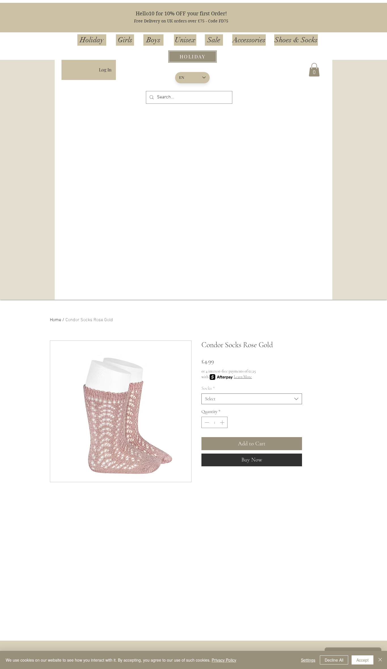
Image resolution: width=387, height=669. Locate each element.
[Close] (380, 659)
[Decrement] (206, 422)
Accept (362, 660)
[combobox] (251, 398)
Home (55, 320)
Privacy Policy (224, 660)
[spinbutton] (214, 422)
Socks (208, 388)
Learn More (243, 376)
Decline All (334, 660)
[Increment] (223, 422)
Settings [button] (308, 660)
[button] (314, 70)
